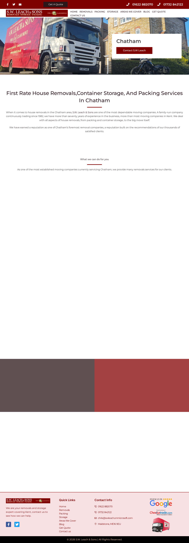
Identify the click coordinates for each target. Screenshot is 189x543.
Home (74, 11)
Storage (112, 11)
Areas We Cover (130, 11)
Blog (146, 11)
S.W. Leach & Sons (82, 112)
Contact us (77, 15)
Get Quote (159, 11)
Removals (86, 11)
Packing (99, 11)
